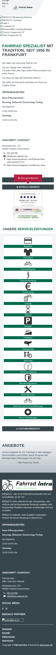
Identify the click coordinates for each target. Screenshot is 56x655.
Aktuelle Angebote (29, 187)
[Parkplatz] (28, 320)
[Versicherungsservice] (28, 377)
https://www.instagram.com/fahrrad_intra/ (26, 165)
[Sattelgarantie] (28, 343)
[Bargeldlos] (28, 240)
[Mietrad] (28, 309)
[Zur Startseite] (22, 8)
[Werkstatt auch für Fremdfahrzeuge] (28, 400)
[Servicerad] (28, 355)
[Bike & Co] (13, 620)
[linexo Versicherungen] (28, 412)
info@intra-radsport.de (17, 156)
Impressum (7, 640)
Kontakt (6, 633)
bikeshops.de (46, 645)
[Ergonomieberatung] (28, 275)
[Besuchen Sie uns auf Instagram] (6, 608)
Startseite (7, 629)
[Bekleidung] (28, 252)
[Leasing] (28, 298)
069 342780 (12, 153)
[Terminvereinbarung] (28, 366)
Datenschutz (8, 636)
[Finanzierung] (28, 286)
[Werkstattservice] (28, 389)
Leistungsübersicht (29, 429)
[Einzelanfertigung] (28, 263)
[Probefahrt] (28, 332)
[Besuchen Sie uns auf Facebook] (2, 608)
